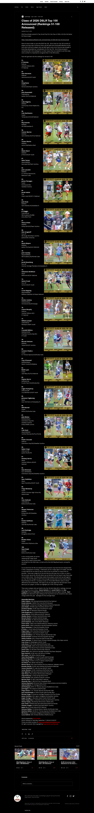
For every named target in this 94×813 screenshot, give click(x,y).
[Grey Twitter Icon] (73, 796)
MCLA (32, 7)
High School (39, 7)
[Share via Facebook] (22, 734)
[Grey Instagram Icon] (70, 796)
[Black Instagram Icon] (82, 1)
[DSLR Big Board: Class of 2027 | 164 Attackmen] (47, 754)
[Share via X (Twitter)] (25, 734)
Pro (22, 7)
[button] (77, 7)
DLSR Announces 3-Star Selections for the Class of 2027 (69, 762)
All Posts (17, 7)
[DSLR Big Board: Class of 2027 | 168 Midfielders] (25, 754)
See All (77, 746)
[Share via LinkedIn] (29, 734)
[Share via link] (32, 734)
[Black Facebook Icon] (80, 1)
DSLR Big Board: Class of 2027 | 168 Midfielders (24, 762)
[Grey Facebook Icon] (67, 796)
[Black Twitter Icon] (84, 1)
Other (45, 7)
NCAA (27, 7)
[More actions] (71, 16)
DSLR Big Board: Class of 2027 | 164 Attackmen (46, 762)
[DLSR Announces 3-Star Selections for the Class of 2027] (69, 754)
